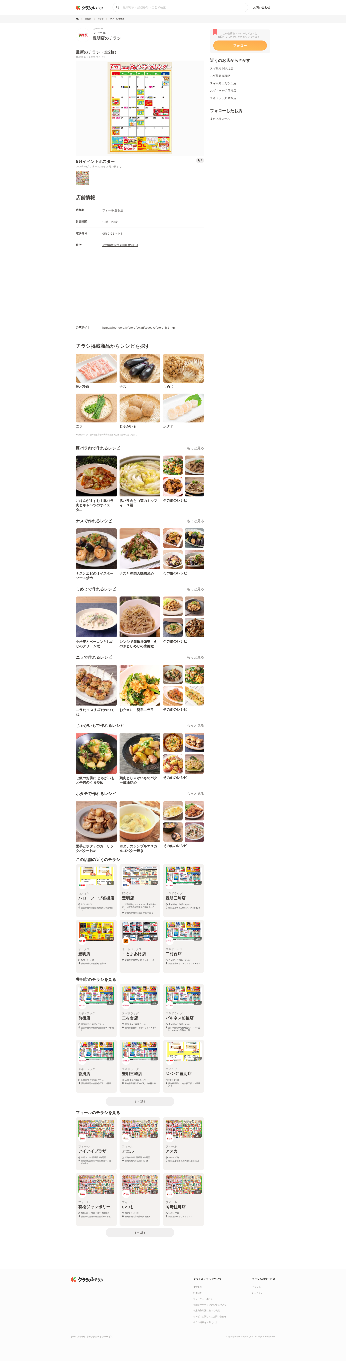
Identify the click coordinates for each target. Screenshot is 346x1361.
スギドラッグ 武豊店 (223, 98)
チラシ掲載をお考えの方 (205, 1322)
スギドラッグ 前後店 (223, 90)
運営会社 (197, 1287)
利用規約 (197, 1292)
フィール (99, 33)
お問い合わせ (261, 7)
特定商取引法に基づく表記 (206, 1310)
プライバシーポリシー (204, 1298)
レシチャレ (257, 1292)
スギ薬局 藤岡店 (220, 75)
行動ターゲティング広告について (209, 1304)
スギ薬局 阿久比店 (221, 68)
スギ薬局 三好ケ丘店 (223, 83)
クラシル (256, 1287)
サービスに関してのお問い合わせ (209, 1316)
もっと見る (195, 448)
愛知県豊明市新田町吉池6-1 (120, 245)
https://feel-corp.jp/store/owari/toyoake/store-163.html (139, 327)
